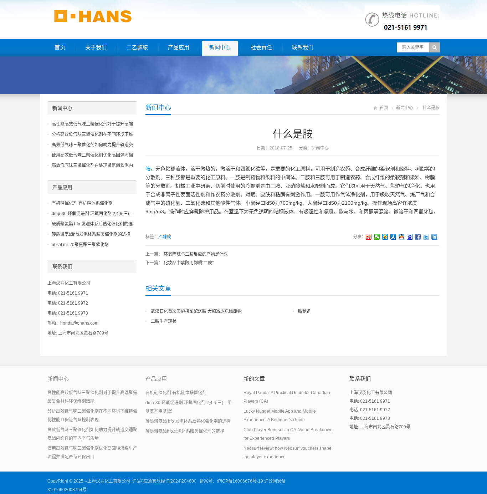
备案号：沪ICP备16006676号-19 (231, 481)
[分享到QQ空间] (385, 237)
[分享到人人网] (393, 237)
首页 (60, 47)
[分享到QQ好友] (402, 237)
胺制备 (304, 311)
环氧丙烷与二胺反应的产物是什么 (196, 254)
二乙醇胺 (137, 47)
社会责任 (261, 47)
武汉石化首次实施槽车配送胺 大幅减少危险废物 (196, 311)
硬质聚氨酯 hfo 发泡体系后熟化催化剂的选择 (188, 421)
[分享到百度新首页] (410, 237)
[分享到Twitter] (426, 237)
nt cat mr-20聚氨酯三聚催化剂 (80, 244)
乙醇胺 (164, 236)
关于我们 (96, 47)
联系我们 (302, 47)
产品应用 (178, 47)
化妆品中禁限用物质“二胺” (189, 262)
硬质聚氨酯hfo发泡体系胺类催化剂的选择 (91, 234)
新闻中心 (220, 47)
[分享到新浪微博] (369, 237)
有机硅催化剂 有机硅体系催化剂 (82, 203)
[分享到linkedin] (434, 237)
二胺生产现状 (163, 321)
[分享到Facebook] (418, 237)
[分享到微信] (377, 237)
